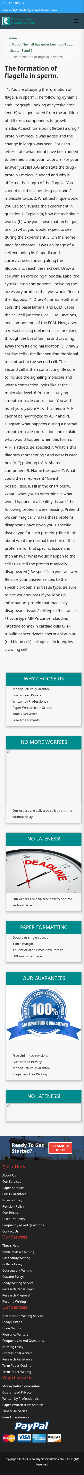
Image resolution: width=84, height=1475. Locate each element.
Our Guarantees (14, 1194)
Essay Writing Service (18, 1283)
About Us (9, 1175)
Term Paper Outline (16, 1365)
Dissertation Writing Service (23, 1316)
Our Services (11, 1181)
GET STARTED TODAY (60, 1148)
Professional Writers (17, 1353)
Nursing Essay (12, 1347)
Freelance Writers (15, 1334)
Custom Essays (13, 1277)
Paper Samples (13, 1188)
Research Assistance (17, 1359)
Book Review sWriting (18, 1252)
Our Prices (10, 1213)
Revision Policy (13, 1206)
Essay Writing (12, 1328)
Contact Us (10, 1231)
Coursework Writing (17, 1270)
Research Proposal (16, 1295)
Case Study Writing (16, 1258)
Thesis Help (10, 1245)
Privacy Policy (12, 1200)
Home (12, 38)
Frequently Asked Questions (23, 1225)
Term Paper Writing (16, 1372)
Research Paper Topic (18, 1289)
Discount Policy (13, 1219)
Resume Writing (14, 1301)
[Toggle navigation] (76, 21)
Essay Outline (12, 1322)
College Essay (12, 1264)
